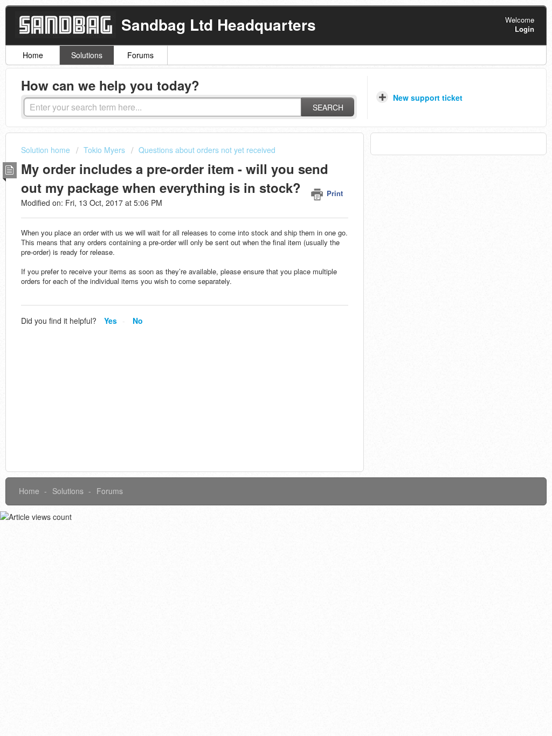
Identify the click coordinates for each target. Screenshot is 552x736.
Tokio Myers (104, 149)
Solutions (86, 55)
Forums (140, 55)
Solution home (46, 149)
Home (33, 55)
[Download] (256, 229)
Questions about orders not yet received (207, 149)
